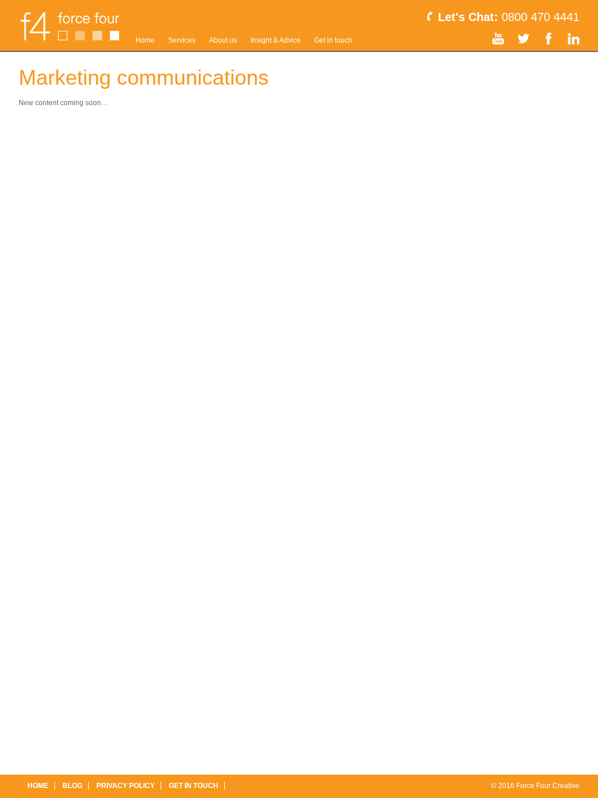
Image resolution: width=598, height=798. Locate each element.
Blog (72, 786)
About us (223, 40)
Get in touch (333, 40)
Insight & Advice (276, 40)
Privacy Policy (125, 786)
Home (145, 40)
